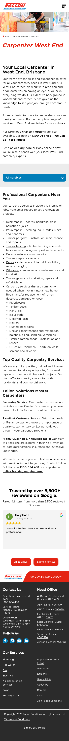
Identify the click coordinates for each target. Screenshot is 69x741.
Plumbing (8, 659)
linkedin (26, 640)
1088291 (59, 609)
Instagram (12, 640)
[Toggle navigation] (63, 6)
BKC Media (39, 727)
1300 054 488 (41, 135)
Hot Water (9, 665)
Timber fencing (16, 246)
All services (14, 177)
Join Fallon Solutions (49, 700)
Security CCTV (11, 695)
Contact (41, 690)
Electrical (8, 675)
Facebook (5, 640)
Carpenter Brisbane (20, 36)
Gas (5, 670)
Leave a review (46, 562)
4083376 (42, 637)
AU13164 (61, 642)
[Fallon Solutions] (15, 6)
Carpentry (43, 674)
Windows (12, 270)
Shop (40, 695)
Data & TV (43, 668)
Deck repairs (14, 222)
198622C (59, 629)
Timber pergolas (16, 238)
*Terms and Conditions (17, 719)
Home (7, 36)
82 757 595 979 (53, 604)
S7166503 (43, 624)
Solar (6, 690)
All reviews (20, 562)
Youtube (19, 640)
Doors (10, 262)
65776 (49, 617)
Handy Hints (44, 679)
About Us (42, 684)
